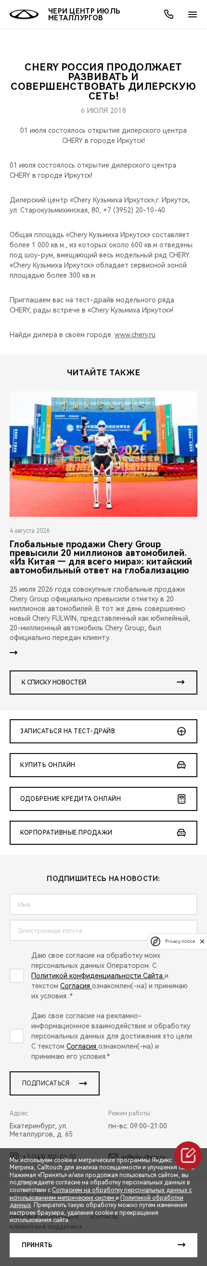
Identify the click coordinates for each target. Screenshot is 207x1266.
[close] (202, 941)
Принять (37, 1245)
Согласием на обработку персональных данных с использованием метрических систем (101, 1194)
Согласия (76, 986)
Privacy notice (180, 941)
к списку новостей (54, 682)
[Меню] (192, 14)
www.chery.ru (135, 335)
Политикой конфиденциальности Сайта (98, 976)
